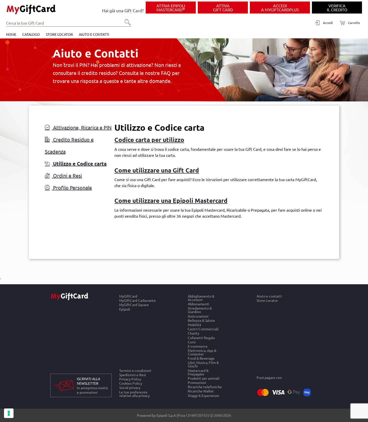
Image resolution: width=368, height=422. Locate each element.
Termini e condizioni (135, 370)
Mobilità (194, 324)
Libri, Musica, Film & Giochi (203, 364)
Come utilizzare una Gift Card (156, 170)
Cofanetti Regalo (201, 337)
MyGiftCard (128, 296)
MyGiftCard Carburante (137, 300)
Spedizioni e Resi (132, 374)
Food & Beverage (201, 358)
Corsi (192, 342)
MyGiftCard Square (134, 305)
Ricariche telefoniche (205, 387)
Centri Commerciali (203, 329)
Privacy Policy (130, 379)
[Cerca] (126, 24)
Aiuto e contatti (94, 34)
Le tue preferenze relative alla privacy (134, 394)
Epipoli (124, 309)
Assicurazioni (198, 316)
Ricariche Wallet (201, 391)
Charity (193, 333)
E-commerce (198, 346)
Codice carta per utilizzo (149, 140)
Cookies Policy (130, 383)
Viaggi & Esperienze (203, 395)
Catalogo (31, 34)
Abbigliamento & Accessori (201, 298)
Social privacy (129, 387)
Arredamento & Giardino (200, 310)
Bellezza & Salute (201, 320)
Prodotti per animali (204, 378)
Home (11, 34)
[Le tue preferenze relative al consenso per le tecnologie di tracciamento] (9, 413)
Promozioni (197, 382)
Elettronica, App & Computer (202, 352)
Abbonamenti (198, 304)
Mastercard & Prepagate (198, 372)
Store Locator (59, 34)
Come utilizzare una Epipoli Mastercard (171, 200)
